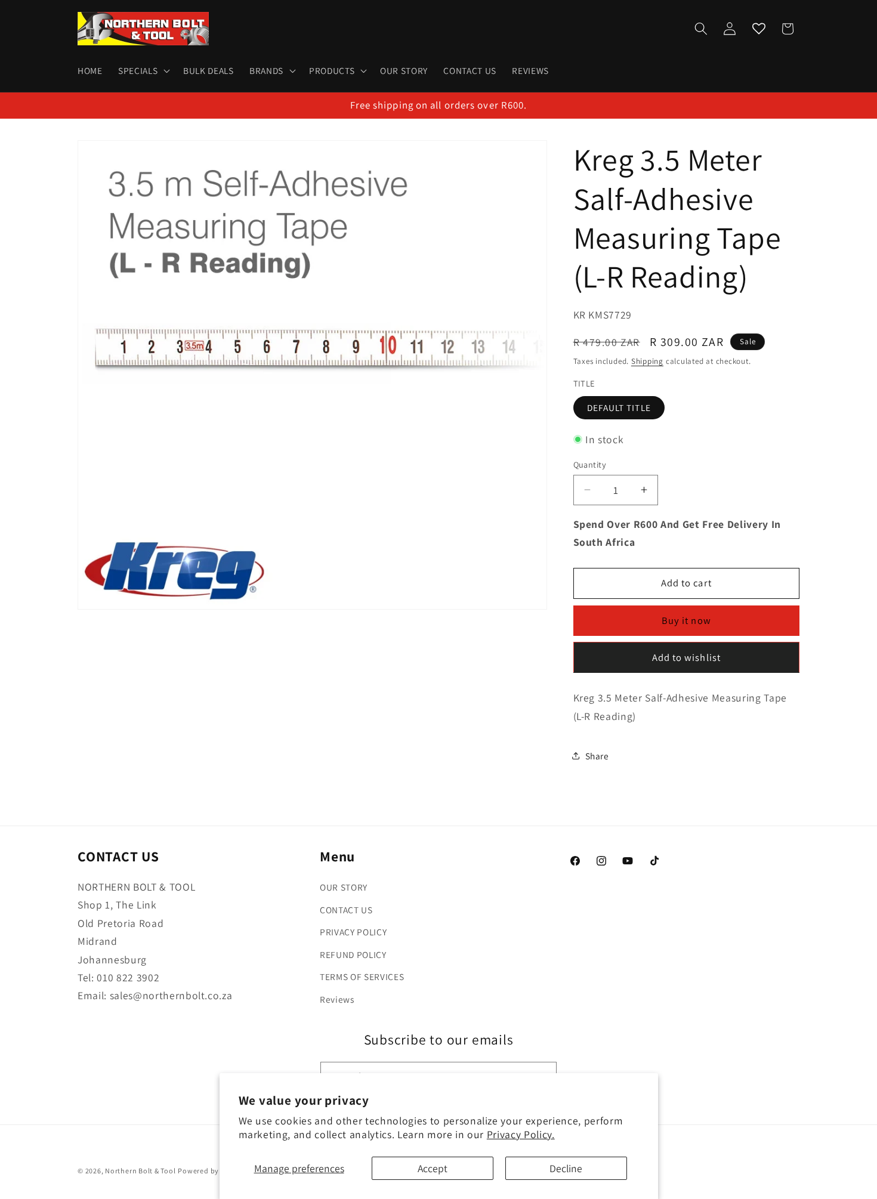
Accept (432, 1168)
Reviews (337, 999)
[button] (142, 71)
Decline (565, 1168)
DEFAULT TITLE (619, 407)
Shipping (647, 361)
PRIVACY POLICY (353, 932)
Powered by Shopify (212, 1170)
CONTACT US (346, 910)
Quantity (590, 463)
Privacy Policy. (521, 1134)
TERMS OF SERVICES (362, 977)
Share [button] (597, 756)
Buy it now (686, 620)
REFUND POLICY (353, 954)
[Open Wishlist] (759, 28)
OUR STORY (344, 887)
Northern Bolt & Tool (140, 1170)
